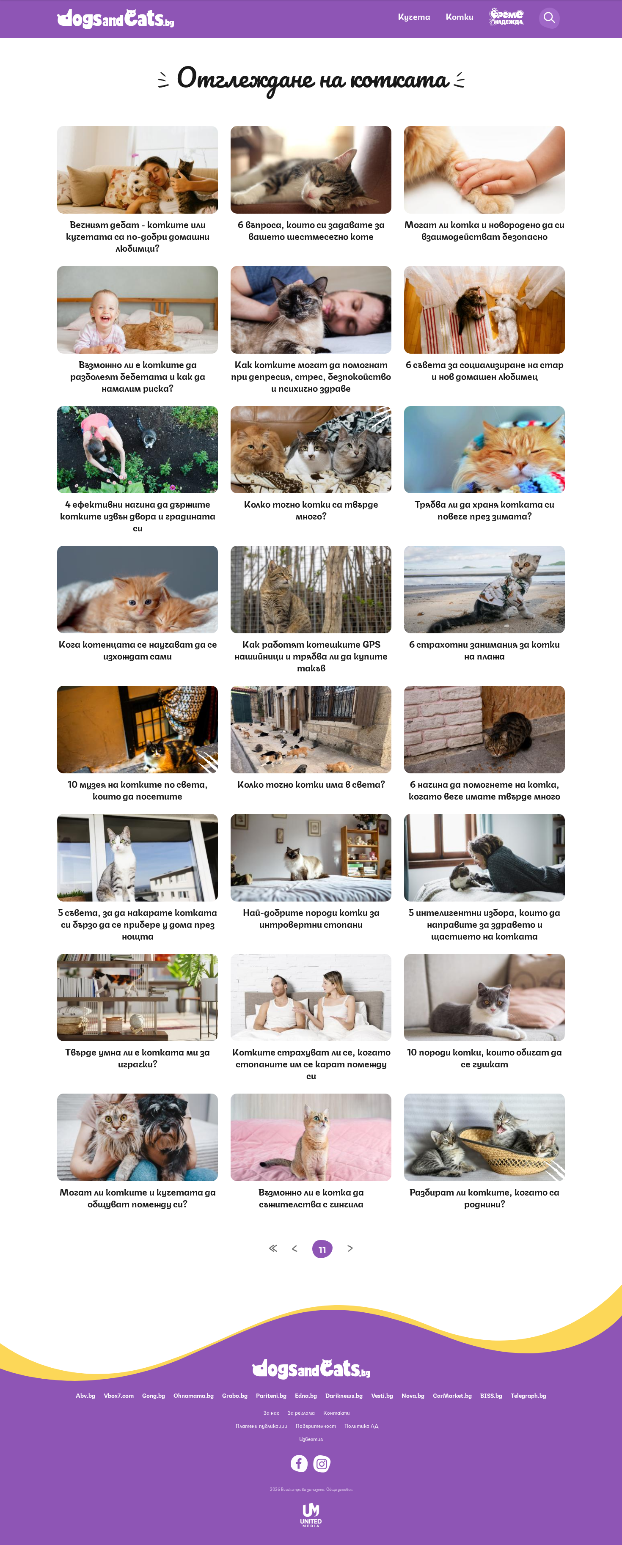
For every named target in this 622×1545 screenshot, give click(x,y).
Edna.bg (306, 1395)
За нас (271, 1412)
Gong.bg (153, 1395)
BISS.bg (491, 1395)
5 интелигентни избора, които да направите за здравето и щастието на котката (484, 923)
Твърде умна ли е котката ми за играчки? (137, 1057)
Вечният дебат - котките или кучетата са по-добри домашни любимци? (137, 235)
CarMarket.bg (452, 1395)
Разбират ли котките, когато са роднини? (484, 1197)
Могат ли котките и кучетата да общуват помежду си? (138, 1197)
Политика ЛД (361, 1425)
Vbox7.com (119, 1395)
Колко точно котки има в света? (311, 783)
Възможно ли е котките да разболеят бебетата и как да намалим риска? (137, 375)
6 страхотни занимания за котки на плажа (484, 649)
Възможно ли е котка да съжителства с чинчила (311, 1197)
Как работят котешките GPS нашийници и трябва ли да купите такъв (311, 655)
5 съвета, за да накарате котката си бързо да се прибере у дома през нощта (137, 923)
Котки (459, 16)
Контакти (336, 1412)
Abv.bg (85, 1395)
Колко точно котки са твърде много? (311, 509)
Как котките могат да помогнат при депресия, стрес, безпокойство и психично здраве (311, 375)
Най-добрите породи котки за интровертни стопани (311, 917)
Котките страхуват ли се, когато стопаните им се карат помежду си (311, 1063)
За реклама (301, 1412)
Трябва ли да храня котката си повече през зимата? (484, 509)
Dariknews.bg (344, 1395)
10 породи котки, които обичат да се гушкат (484, 1057)
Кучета (414, 16)
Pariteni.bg (271, 1395)
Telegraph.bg (528, 1395)
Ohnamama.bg (193, 1395)
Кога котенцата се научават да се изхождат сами (137, 649)
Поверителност (316, 1425)
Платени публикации (261, 1425)
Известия (311, 1438)
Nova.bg (413, 1395)
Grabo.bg (235, 1395)
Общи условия (339, 1489)
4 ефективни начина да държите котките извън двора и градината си (137, 515)
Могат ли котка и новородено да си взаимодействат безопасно (484, 229)
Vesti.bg (382, 1395)
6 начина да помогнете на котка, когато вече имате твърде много (484, 789)
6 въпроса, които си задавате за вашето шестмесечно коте (311, 229)
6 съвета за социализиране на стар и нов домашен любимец (485, 369)
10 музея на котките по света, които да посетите (138, 789)
